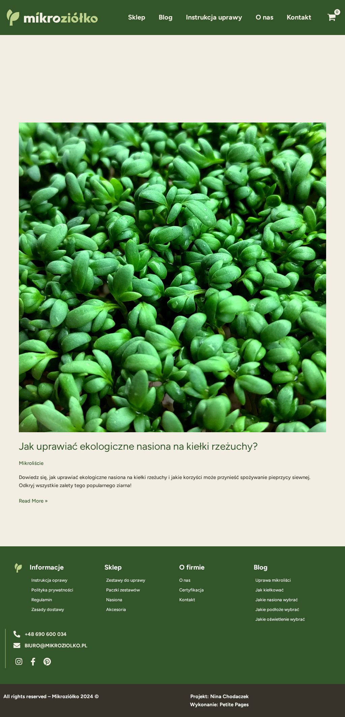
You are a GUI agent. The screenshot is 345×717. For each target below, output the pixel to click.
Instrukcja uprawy (214, 17)
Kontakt (299, 17)
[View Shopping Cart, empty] (331, 17)
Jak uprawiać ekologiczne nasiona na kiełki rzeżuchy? (138, 446)
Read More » (33, 500)
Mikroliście (31, 463)
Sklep (136, 17)
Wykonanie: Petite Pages (219, 705)
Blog (165, 17)
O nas (264, 17)
